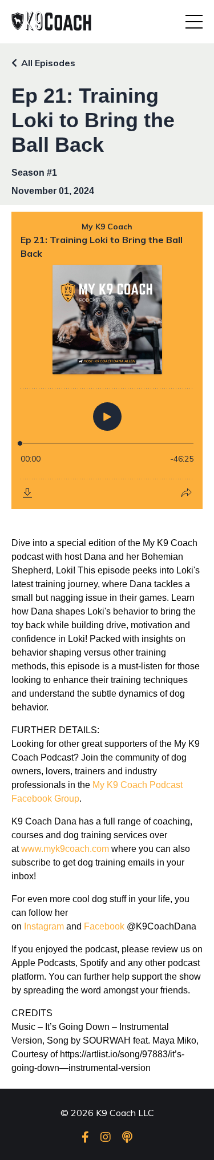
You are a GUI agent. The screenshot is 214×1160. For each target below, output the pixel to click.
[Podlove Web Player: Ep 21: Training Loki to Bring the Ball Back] (107, 360)
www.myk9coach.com (65, 849)
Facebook (104, 926)
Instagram (44, 926)
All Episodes (48, 62)
